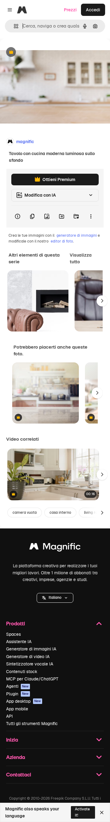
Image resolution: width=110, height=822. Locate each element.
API (9, 716)
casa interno (60, 512)
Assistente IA (18, 641)
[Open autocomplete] (13, 26)
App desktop (23, 701)
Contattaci (18, 774)
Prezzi (70, 10)
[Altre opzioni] (91, 216)
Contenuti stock (21, 671)
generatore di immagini (77, 235)
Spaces (13, 634)
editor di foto (62, 241)
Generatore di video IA (28, 656)
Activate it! (82, 812)
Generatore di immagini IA (31, 649)
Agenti (17, 686)
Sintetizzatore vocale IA (29, 664)
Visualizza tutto (81, 258)
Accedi (93, 10)
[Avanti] (102, 300)
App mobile (17, 709)
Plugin (17, 694)
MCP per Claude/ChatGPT (32, 679)
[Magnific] (55, 548)
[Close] (102, 812)
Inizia (12, 739)
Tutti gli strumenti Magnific (32, 723)
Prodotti (15, 623)
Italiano (55, 597)
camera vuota (25, 512)
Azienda (15, 757)
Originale (40, 52)
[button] (55, 598)
